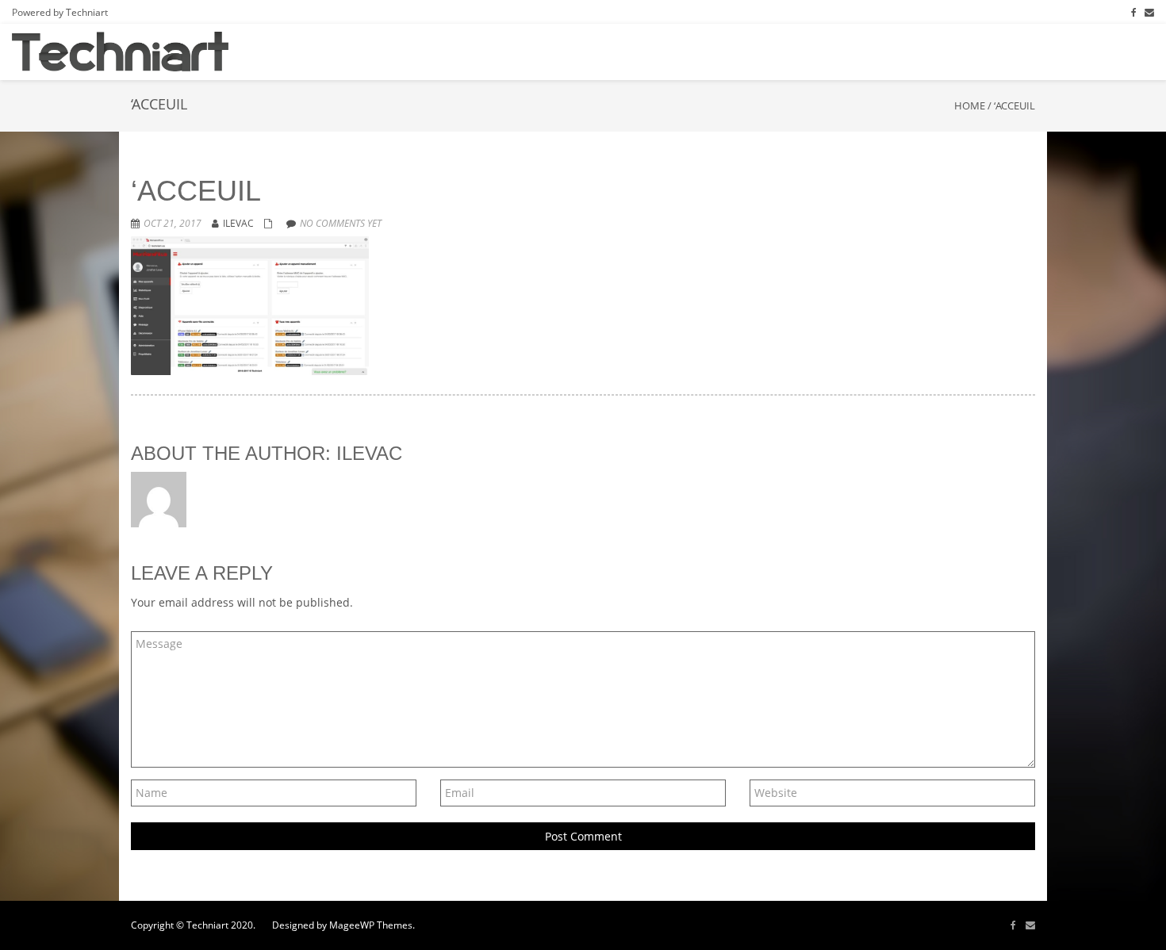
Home (969, 105)
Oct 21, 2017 (172, 223)
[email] (1030, 925)
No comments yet (341, 223)
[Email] (1149, 12)
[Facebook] (1134, 12)
